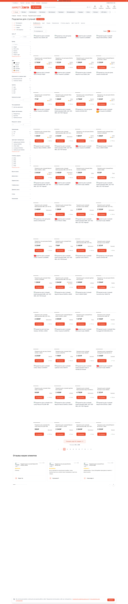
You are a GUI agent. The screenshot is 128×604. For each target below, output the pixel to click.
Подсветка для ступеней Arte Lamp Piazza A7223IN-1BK (42, 425)
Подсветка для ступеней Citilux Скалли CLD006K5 (105, 132)
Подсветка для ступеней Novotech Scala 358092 (82, 205)
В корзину (39, 67)
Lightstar (92, 283)
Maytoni (50, 62)
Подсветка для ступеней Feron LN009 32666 (105, 169)
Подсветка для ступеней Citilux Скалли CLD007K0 (63, 352)
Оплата (33, 2)
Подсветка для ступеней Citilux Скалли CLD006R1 (63, 205)
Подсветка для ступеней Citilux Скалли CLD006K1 (63, 95)
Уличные (95, 12)
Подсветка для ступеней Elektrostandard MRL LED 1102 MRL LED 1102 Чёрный (83, 242)
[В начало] (58, 449)
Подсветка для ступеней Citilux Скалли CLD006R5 (43, 278)
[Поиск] (89, 7)
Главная (14, 15)
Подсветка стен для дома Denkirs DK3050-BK (105, 95)
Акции (16, 12)
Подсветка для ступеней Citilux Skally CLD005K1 (43, 389)
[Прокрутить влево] (113, 12)
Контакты (38, 2)
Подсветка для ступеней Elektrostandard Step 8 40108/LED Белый (84, 389)
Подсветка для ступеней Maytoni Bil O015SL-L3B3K (105, 425)
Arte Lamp (50, 429)
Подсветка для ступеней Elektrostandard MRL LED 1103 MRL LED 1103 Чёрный (63, 132)
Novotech (92, 210)
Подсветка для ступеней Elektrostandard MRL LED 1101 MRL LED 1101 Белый (64, 169)
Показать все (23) (16, 56)
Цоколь (83, 23)
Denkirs (71, 62)
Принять (111, 599)
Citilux (92, 62)
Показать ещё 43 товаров (73, 441)
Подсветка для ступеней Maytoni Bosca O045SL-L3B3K (64, 315)
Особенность (36, 23)
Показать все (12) (15, 72)
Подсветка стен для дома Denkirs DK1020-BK (105, 278)
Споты (88, 12)
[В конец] (91, 449)
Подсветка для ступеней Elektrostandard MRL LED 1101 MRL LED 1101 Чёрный (43, 205)
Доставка (28, 2)
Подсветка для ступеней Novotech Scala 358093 (103, 389)
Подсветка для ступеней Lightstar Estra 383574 (64, 389)
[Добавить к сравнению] (52, 39)
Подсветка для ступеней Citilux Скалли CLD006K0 (84, 58)
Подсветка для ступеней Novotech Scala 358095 (82, 352)
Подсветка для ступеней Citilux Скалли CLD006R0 (84, 169)
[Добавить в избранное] (52, 36)
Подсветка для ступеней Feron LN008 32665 (84, 315)
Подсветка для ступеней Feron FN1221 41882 (63, 242)
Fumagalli (113, 356)
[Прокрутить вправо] (115, 12)
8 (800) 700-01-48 (111, 2)
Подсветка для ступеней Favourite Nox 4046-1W (103, 315)
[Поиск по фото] (87, 7)
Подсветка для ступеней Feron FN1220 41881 (42, 95)
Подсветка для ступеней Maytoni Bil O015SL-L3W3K (105, 58)
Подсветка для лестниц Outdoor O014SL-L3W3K (43, 352)
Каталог (19, 15)
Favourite (113, 319)
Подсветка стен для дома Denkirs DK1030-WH (85, 132)
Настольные (52, 12)
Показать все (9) (15, 151)
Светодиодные (38, 27)
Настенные (42, 12)
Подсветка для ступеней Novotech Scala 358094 (103, 242)
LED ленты (104, 12)
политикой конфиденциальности (81, 599)
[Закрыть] (126, 1)
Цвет (43, 23)
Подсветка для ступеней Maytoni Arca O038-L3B (43, 58)
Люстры (24, 12)
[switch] (108, 31)
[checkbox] (12, 23)
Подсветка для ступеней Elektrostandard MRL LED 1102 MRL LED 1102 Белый (42, 315)
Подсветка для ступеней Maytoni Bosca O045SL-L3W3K (64, 425)
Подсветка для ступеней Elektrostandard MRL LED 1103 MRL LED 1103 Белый (104, 205)
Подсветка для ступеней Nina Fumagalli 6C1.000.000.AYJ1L (104, 352)
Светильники (32, 12)
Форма (48, 23)
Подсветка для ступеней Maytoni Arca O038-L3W (84, 95)
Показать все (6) (15, 167)
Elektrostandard (70, 136)
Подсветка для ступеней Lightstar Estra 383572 (85, 278)
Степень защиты (65, 23)
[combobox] (67, 7)
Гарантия (22, 2)
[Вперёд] (88, 449)
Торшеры (80, 12)
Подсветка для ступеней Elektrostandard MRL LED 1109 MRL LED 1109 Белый (63, 278)
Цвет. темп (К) (75, 23)
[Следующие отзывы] (113, 484)
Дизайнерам (44, 2)
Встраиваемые (71, 12)
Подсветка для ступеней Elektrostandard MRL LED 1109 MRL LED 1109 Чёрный (83, 425)
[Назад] (61, 449)
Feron (51, 99)
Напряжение (55, 23)
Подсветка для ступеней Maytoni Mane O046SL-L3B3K (43, 169)
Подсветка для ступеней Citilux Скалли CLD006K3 (43, 132)
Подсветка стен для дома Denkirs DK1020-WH (43, 242)
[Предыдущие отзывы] (109, 484)
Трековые (60, 12)
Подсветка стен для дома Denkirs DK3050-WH (64, 58)
